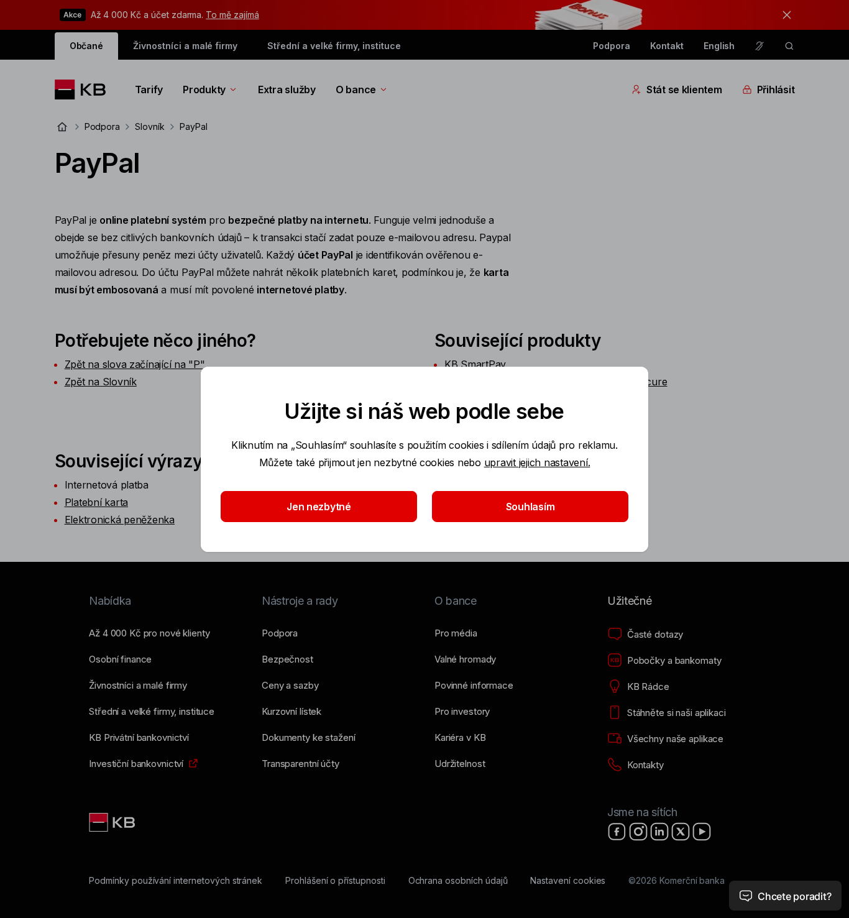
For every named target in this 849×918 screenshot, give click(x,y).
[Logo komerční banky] (85, 89)
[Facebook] (617, 832)
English (719, 45)
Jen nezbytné (319, 506)
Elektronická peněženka (120, 519)
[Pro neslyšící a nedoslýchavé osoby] (759, 46)
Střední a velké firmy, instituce (333, 45)
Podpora (611, 45)
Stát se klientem (684, 89)
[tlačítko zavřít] (783, 15)
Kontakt (667, 45)
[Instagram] (638, 832)
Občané (87, 45)
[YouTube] (702, 832)
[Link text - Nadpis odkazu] (113, 822)
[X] (681, 832)
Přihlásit (776, 89)
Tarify (149, 89)
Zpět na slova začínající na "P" (135, 364)
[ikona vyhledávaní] (789, 46)
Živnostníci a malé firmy (185, 45)
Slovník (150, 126)
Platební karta (96, 502)
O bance (356, 89)
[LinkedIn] (659, 832)
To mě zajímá (232, 14)
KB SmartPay (475, 364)
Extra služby (287, 89)
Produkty (204, 89)
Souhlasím (530, 506)
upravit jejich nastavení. (537, 462)
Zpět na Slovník (101, 381)
